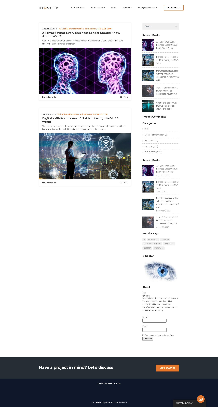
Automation (153, 239)
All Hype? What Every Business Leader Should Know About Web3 (81, 34)
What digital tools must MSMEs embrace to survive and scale (166, 106)
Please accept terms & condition (159, 335)
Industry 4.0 (86, 114)
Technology (90, 29)
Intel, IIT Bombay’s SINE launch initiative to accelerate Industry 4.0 (167, 91)
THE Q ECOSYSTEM (147, 8)
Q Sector (147, 248)
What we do (97, 8)
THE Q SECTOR (104, 29)
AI (60, 29)
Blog (113, 8)
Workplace (158, 248)
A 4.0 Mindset (77, 8)
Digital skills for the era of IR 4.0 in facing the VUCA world (80, 120)
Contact (127, 8)
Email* (145, 326)
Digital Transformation (73, 29)
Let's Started (167, 368)
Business (165, 239)
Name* (145, 317)
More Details (49, 97)
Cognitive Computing (152, 244)
